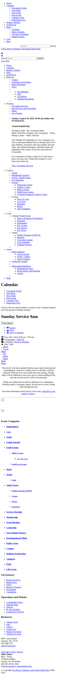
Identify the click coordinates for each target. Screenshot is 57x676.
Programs (21, 221)
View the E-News (8, 652)
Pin (4, 354)
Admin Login (12, 622)
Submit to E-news (13, 634)
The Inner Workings (20, 34)
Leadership (11, 528)
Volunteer (21, 204)
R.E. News (21, 230)
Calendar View (18, 17)
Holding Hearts (18, 37)
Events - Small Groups (21, 178)
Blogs (8, 27)
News (14, 87)
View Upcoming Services (22, 166)
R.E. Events (22, 225)
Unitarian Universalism (21, 82)
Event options (7, 323)
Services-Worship (21, 342)
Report (12, 328)
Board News (11, 582)
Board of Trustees (13, 587)
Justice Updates (23, 259)
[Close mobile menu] (2, 56)
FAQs (8, 585)
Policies (9, 607)
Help (8, 41)
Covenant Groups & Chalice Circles (32, 194)
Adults (14, 233)
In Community (18, 180)
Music (14, 111)
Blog (8, 72)
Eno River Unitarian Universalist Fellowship (30, 670)
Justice (9, 249)
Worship (9, 104)
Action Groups (23, 254)
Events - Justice (23, 256)
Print (11, 330)
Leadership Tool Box (15, 612)
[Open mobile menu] (2, 53)
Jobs (8, 624)
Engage (14, 501)
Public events (12, 543)
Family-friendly (13, 442)
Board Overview (13, 580)
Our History (22, 96)
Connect (9, 170)
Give (8, 39)
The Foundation (23, 209)
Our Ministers (22, 92)
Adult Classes (12, 485)
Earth (14, 480)
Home (9, 3)
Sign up (20, 652)
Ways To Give (23, 199)
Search (53, 46)
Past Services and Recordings (24, 108)
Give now (5, 61)
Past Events (16, 15)
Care (8, 432)
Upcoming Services (20, 106)
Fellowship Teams (24, 185)
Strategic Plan (12, 605)
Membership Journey (20, 175)
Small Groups (12, 447)
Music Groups (23, 190)
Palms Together (18, 32)
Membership (12, 517)
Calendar (10, 6)
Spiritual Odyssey (24, 245)
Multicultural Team (25, 268)
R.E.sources (22, 228)
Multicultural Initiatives (21, 266)
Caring (14, 173)
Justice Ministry (18, 252)
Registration (22, 223)
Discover (10, 77)
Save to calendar (16, 332)
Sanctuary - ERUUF (15, 339)
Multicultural (12, 427)
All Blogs (16, 29)
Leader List (11, 629)
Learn (8, 213)
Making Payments (13, 632)
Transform (16, 507)
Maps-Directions (19, 84)
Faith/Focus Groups (25, 192)
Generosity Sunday (20, 261)
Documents (11, 589)
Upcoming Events (19, 8)
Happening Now (19, 20)
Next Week (16, 13)
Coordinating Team (14, 602)
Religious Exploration (16, 554)
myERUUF (11, 25)
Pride (8, 564)
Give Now (21, 201)
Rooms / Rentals (13, 22)
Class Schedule (23, 242)
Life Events (11, 569)
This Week (16, 10)
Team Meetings (13, 522)
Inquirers (20, 237)
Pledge (20, 206)
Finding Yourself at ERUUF (29, 235)
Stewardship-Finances (16, 533)
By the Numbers (13, 609)
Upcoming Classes (25, 240)
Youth (9, 437)
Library (9, 627)
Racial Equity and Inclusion (28, 271)
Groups (15, 182)
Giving (14, 197)
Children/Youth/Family (21, 216)
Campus (10, 548)
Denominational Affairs (16, 538)
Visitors (15, 80)
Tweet (5, 349)
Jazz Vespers (17, 113)
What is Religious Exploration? (30, 218)
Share (5, 347)
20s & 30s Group (22, 459)
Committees (11, 592)
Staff (19, 94)
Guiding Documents (25, 99)
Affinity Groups (23, 187)
